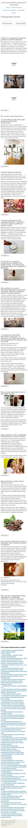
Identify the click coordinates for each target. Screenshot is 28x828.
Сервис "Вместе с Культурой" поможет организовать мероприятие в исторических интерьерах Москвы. (11, 815)
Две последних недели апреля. (10, 746)
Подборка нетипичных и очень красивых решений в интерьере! (12, 712)
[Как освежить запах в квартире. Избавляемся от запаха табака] (14, 466)
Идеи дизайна (21, 10)
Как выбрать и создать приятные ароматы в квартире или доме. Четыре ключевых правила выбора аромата (13, 290)
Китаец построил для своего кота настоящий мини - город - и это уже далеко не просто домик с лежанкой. (13, 708)
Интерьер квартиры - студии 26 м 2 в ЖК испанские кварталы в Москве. (11, 655)
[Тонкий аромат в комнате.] (14, 206)
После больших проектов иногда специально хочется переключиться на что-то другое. (13, 728)
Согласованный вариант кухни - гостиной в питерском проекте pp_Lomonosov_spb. (12, 777)
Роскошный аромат (7, 23)
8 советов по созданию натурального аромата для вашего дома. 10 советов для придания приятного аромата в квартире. (13, 264)
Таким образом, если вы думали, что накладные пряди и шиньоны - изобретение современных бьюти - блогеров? (14, 697)
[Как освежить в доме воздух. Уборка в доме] (14, 524)
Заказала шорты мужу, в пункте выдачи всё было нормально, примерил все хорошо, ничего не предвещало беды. (14, 676)
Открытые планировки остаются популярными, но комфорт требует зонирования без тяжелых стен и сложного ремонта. (14, 792)
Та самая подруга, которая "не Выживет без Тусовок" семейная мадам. (13, 783)
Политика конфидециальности (6, 823)
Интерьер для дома (16, 7)
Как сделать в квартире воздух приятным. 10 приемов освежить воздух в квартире (13, 597)
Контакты (2, 822)
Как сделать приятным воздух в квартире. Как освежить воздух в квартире (14, 543)
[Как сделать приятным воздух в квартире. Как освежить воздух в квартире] (14, 569)
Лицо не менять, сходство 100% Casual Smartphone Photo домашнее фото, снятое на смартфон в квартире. (12, 742)
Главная (8, 7)
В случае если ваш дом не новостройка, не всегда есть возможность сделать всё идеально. (13, 715)
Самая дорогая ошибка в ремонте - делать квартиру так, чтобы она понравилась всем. (12, 668)
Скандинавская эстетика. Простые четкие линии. (14, 739)
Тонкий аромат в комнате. (11, 172)
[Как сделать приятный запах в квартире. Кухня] (14, 400)
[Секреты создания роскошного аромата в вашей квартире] (14, 81)
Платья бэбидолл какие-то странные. (11, 694)
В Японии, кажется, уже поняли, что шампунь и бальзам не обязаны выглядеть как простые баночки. (13, 787)
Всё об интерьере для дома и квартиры (14, 3)
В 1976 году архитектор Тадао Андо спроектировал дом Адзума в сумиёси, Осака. (12, 751)
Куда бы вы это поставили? (9, 812)
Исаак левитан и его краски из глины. (11, 802)
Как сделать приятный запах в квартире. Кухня (13, 392)
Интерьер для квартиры (9, 10)
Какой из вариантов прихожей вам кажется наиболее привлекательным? (12, 651)
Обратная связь (3, 825)
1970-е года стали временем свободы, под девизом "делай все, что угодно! (12, 748)
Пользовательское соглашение (10, 822)
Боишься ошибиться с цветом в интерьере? (13, 705)
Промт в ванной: (6, 653)
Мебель (14, 12)
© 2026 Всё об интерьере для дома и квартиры (9, 820)
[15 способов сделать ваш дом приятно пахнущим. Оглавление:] (14, 152)
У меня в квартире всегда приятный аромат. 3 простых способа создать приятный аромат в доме (12, 223)
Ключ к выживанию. (7, 758)
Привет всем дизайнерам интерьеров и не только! (14, 658)
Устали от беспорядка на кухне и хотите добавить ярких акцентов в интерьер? (11, 796)
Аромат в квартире (20, 23)
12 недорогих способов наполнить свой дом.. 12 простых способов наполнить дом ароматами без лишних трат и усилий (14, 338)
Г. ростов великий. (7, 757)
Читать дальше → (4, 110)
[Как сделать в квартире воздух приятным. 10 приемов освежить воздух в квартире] (14, 631)
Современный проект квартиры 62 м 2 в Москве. (14, 780)
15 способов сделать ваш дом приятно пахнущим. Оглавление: (13, 121)
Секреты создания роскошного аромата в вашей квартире (13, 38)
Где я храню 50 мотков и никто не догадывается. (14, 737)
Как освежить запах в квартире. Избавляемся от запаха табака (14, 435)
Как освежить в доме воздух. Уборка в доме (12, 482)
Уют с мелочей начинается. (9, 781)
